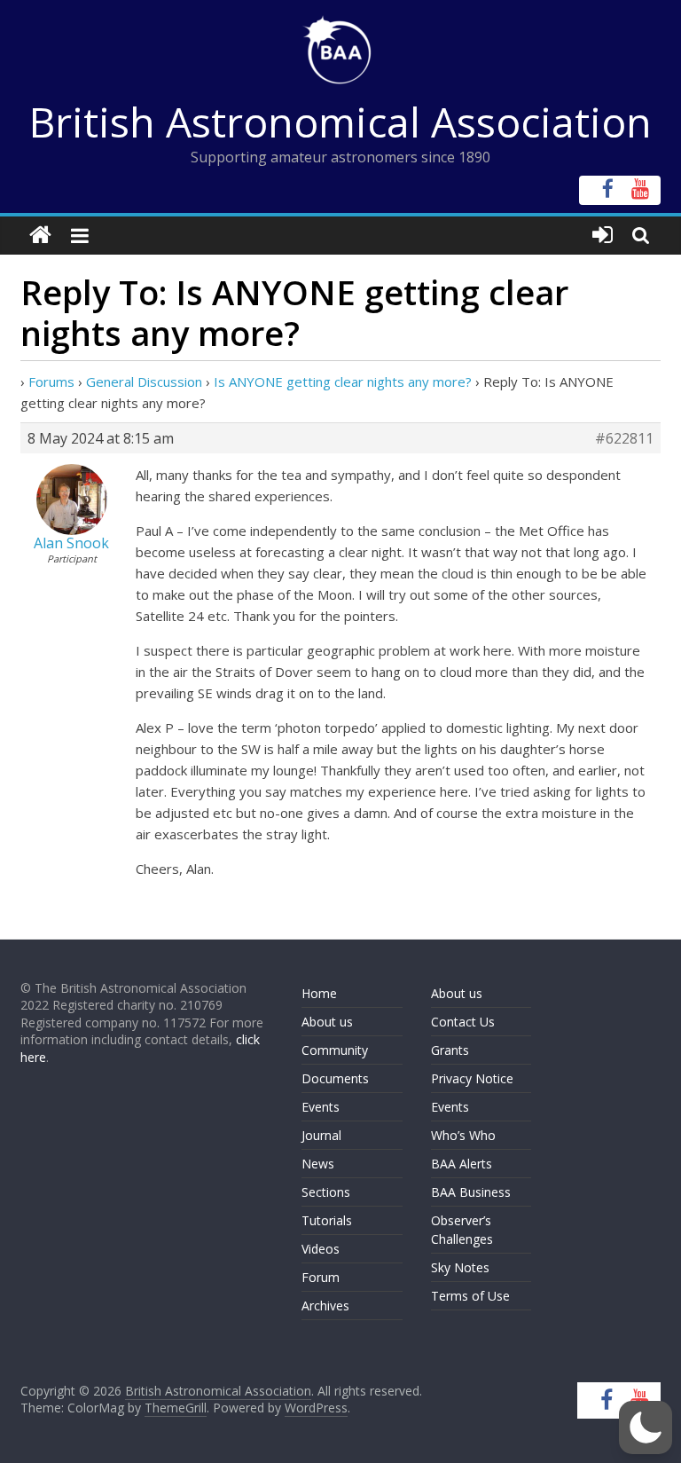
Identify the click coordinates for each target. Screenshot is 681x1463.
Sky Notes (460, 1267)
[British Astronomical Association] (40, 235)
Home (319, 993)
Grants (450, 1050)
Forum (320, 1277)
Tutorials (326, 1220)
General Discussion (144, 381)
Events (320, 1106)
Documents (335, 1078)
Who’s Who (463, 1135)
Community (334, 1050)
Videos (320, 1248)
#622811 (624, 438)
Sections (325, 1192)
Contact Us (463, 1021)
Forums (51, 381)
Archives (325, 1305)
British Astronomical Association (340, 121)
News (317, 1163)
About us (327, 1021)
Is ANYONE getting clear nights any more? (343, 381)
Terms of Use (470, 1295)
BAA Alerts (461, 1163)
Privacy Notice (472, 1078)
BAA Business (471, 1192)
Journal (321, 1135)
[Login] (602, 235)
